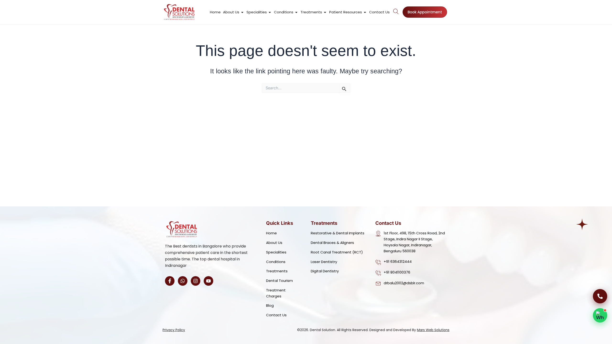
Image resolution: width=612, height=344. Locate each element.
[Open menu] (396, 11)
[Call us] (600, 296)
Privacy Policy (174, 330)
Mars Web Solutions (433, 330)
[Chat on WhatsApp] (600, 315)
